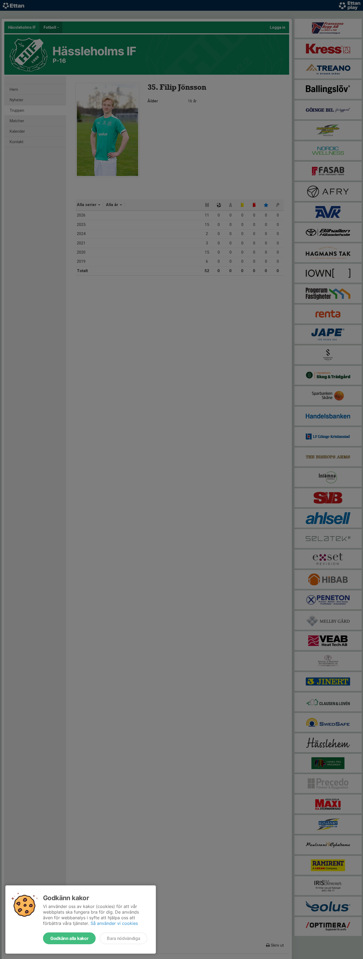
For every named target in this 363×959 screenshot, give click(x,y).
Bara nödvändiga (123, 938)
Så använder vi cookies (114, 923)
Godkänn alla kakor (69, 938)
